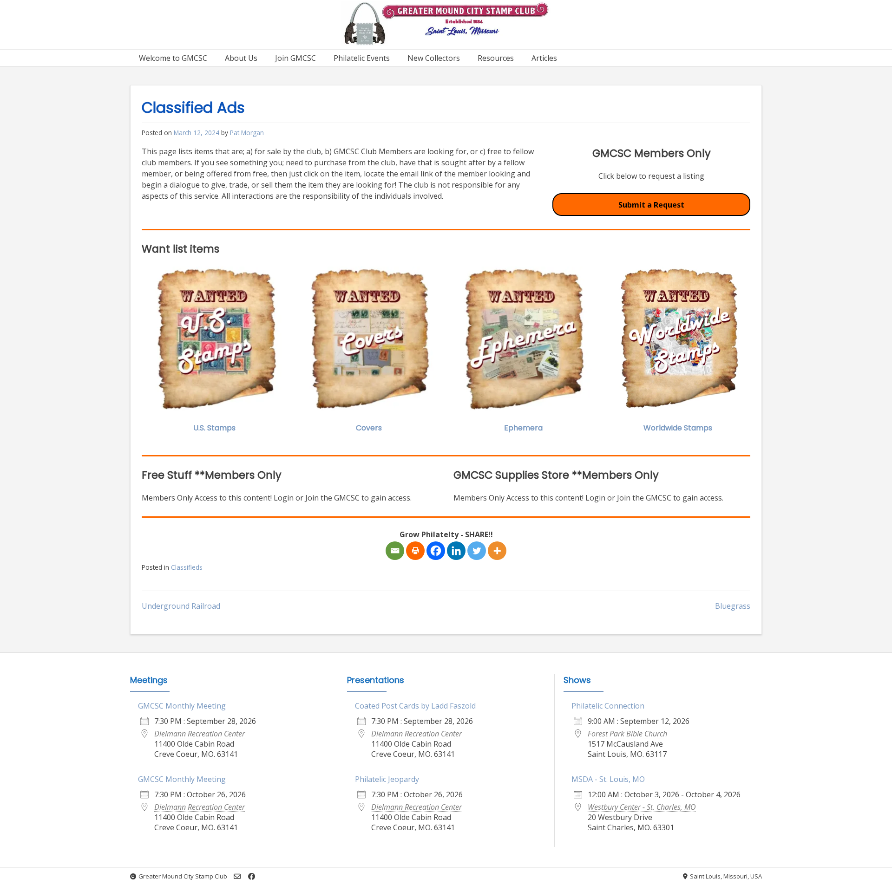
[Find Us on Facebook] (251, 876)
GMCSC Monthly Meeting (182, 706)
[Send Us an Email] (237, 876)
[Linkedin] (456, 550)
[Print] (415, 550)
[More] (497, 550)
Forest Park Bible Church (627, 734)
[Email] (395, 550)
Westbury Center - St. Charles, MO (642, 807)
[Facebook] (435, 550)
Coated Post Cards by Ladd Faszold (415, 706)
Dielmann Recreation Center (199, 734)
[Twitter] (476, 550)
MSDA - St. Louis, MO (608, 779)
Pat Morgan (247, 132)
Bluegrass (732, 606)
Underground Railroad (181, 606)
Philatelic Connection (607, 706)
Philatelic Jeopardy (387, 779)
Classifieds (187, 567)
